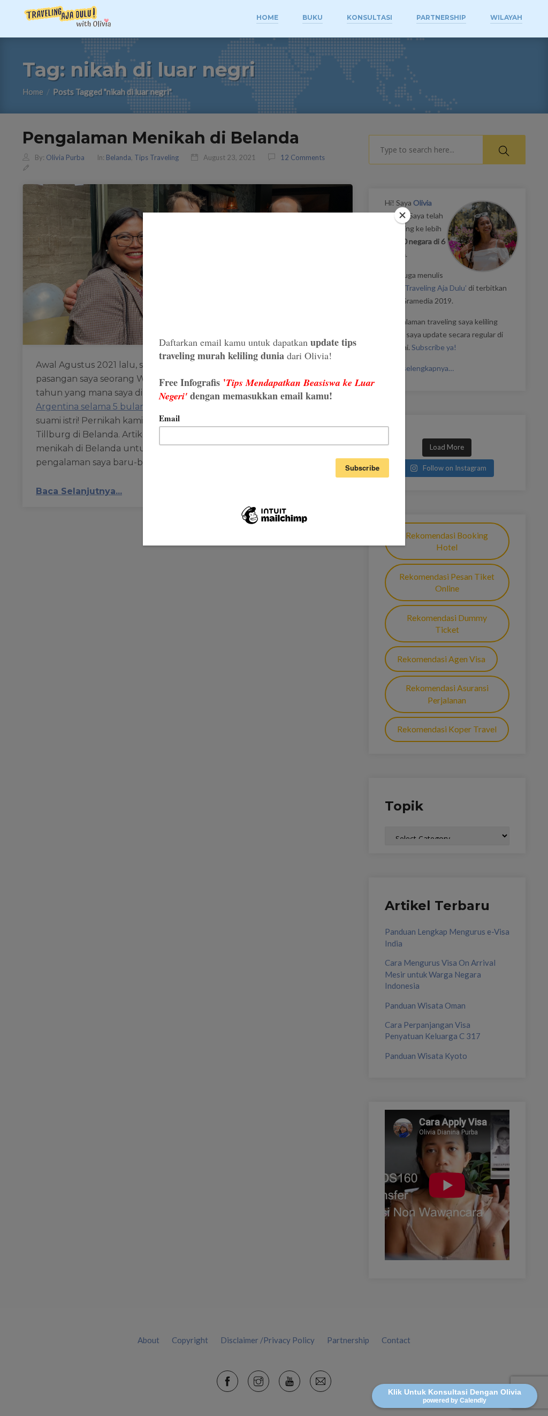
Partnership (441, 17)
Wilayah (506, 17)
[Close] (402, 215)
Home (267, 17)
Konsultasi (369, 17)
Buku (312, 17)
